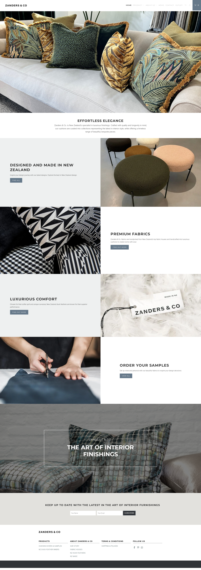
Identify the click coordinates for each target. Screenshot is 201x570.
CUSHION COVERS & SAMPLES (50, 546)
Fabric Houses (76, 550)
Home (128, 5)
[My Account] (190, 5)
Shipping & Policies (110, 546)
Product (137, 5)
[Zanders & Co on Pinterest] (138, 547)
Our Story (74, 546)
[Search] (186, 5)
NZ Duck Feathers (78, 553)
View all (126, 376)
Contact (170, 5)
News (161, 5)
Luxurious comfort (33, 299)
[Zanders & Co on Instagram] (142, 547)
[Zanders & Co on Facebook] (134, 547)
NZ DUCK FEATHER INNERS (49, 550)
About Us (150, 5)
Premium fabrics (130, 234)
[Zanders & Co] (16, 5)
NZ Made (73, 556)
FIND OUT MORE (19, 312)
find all (16, 180)
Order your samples (144, 365)
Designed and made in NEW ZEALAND (42, 167)
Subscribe (129, 513)
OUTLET (179, 5)
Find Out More (120, 247)
